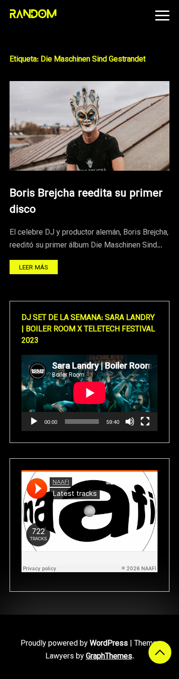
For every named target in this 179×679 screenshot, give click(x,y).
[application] (89, 393)
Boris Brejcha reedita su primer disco (86, 201)
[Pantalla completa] (145, 421)
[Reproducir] (34, 421)
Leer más (33, 268)
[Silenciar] (130, 421)
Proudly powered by (74, 644)
